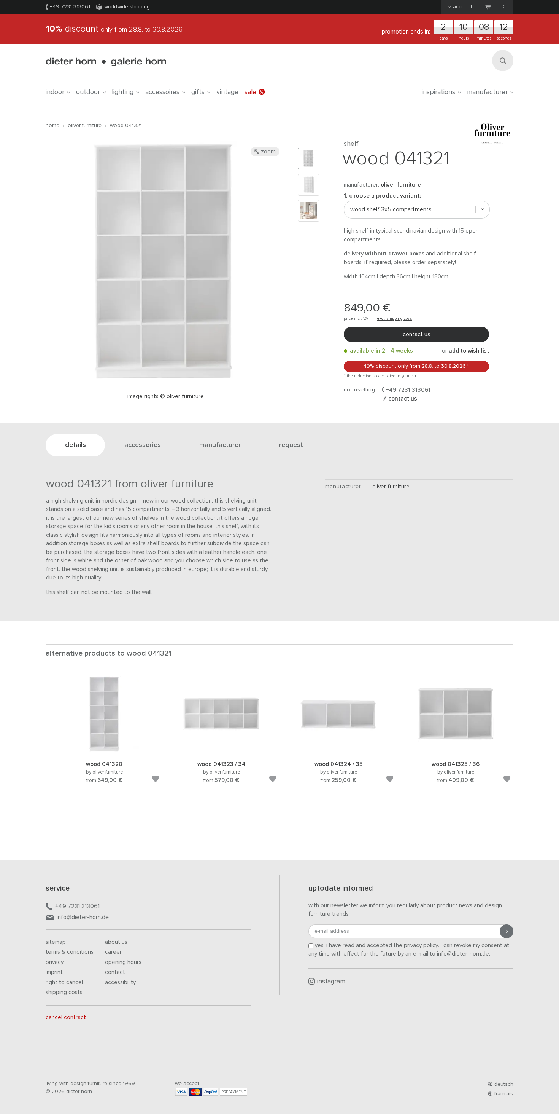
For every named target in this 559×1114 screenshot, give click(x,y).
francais (503, 1093)
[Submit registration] (506, 931)
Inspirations (438, 92)
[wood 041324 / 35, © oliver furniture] (338, 750)
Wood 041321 (126, 125)
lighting (122, 92)
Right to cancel (64, 982)
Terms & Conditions (70, 952)
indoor (55, 92)
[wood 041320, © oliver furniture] (104, 750)
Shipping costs (64, 992)
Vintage (227, 92)
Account (462, 7)
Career (113, 952)
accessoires (162, 92)
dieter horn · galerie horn (106, 61)
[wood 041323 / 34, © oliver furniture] (221, 750)
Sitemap (56, 942)
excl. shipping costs (394, 318)
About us (116, 942)
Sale (250, 92)
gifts (198, 92)
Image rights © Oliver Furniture (165, 396)
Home (52, 125)
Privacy (55, 962)
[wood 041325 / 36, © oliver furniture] (456, 750)
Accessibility (120, 982)
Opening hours (123, 962)
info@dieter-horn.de (83, 917)
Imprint (54, 972)
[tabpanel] (104, 738)
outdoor (88, 92)
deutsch (503, 1084)
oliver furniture (85, 125)
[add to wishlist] (155, 780)
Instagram (331, 981)
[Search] (502, 60)
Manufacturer (487, 92)
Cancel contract (66, 1017)
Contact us (416, 334)
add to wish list (469, 351)
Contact (115, 972)
